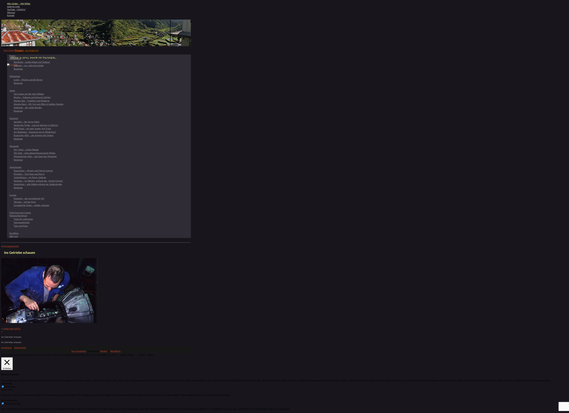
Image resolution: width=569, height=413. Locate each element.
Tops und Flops (21, 226)
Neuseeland (15, 59)
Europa (12, 195)
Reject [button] (151, 355)
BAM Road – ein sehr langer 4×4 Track (32, 129)
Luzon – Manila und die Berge (28, 80)
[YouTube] (12, 65)
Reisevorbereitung (18, 216)
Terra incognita (27, 50)
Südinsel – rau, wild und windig (29, 66)
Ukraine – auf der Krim (25, 202)
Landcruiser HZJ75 (12, 329)
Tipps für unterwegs (23, 219)
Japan (12, 91)
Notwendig (10, 387)
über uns (13, 236)
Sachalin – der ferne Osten (26, 122)
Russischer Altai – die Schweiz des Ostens (33, 135)
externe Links (13, 7)
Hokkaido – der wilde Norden (28, 108)
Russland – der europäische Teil (29, 199)
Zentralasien (15, 167)
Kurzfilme (14, 233)
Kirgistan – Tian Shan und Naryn (29, 174)
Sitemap (11, 13)
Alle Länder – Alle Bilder (19, 4)
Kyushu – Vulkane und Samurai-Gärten (32, 97)
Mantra (103, 351)
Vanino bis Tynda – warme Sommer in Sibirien (36, 125)
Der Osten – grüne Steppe (26, 150)
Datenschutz (20, 348)
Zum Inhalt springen (13, 50)
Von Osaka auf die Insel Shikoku (29, 94)
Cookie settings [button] (127, 355)
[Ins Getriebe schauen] (49, 322)
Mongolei (14, 146)
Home (12, 56)
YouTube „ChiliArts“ (16, 10)
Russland (13, 118)
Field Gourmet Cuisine (20, 213)
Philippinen (14, 76)
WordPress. (115, 351)
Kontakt (10, 16)
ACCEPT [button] (142, 355)
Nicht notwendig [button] (9, 400)
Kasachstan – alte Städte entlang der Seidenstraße (38, 184)
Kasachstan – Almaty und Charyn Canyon (33, 171)
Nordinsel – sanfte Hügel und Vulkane (32, 62)
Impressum (6, 348)
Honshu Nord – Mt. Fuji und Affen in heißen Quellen (38, 104)
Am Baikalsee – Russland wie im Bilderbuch (35, 132)
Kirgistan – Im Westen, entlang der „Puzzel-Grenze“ (38, 181)
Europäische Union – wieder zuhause (31, 205)
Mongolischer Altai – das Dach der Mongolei (35, 156)
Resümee (18, 69)
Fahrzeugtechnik (21, 223)
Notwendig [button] (6, 383)
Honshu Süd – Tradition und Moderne (31, 101)
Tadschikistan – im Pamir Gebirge (30, 178)
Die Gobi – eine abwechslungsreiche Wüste (34, 153)
